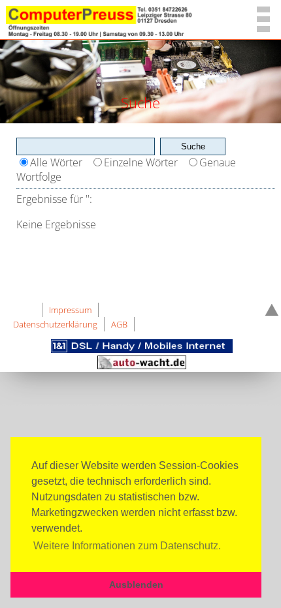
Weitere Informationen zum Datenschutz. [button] (127, 545)
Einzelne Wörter (141, 162)
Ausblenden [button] (136, 584)
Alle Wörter (56, 162)
